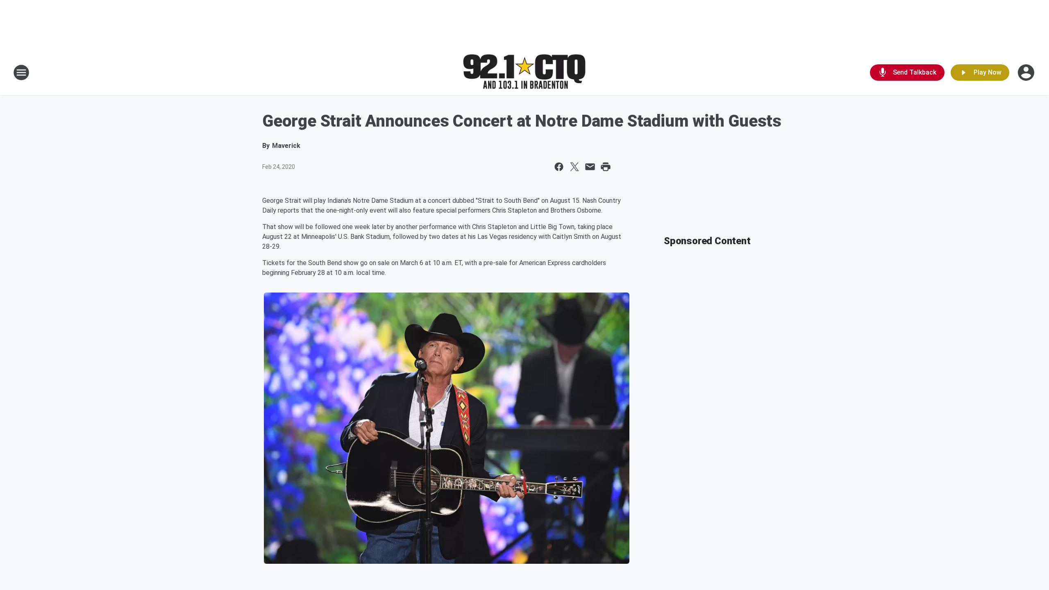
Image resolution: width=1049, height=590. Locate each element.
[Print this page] (605, 166)
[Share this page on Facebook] (559, 166)
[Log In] (1027, 72)
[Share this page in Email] (590, 166)
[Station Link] (524, 72)
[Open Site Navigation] (21, 72)
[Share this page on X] (574, 166)
